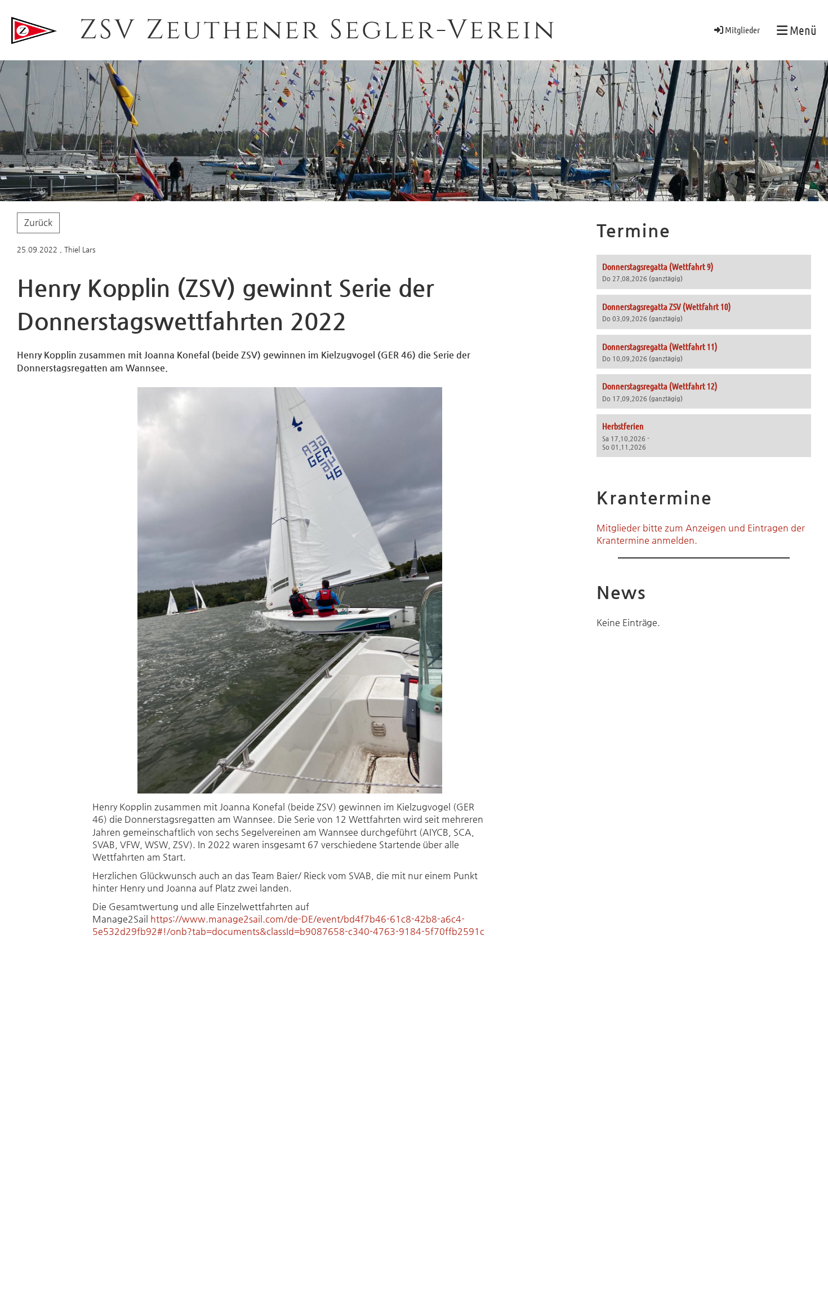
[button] (703, 272)
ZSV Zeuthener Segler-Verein (318, 30)
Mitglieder (742, 29)
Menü (802, 30)
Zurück (38, 222)
